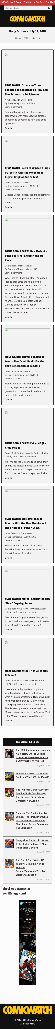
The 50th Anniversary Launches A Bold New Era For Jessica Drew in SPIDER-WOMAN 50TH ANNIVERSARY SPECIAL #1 (33, 756)
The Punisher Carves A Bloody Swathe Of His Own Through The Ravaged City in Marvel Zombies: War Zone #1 (32, 795)
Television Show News (21, 100)
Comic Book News (13, 182)
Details (8, 128)
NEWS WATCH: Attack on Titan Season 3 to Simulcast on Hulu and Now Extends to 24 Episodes (26, 90)
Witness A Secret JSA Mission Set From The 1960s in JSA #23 (32, 775)
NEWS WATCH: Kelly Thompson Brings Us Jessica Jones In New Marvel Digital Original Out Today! (27, 172)
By (12, 103)
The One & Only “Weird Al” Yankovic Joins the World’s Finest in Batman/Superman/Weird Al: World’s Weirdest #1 (31, 867)
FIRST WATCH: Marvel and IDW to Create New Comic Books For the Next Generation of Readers (24, 361)
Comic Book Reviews (15, 265)
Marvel (29, 265)
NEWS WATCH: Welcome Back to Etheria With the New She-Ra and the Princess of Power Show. (25, 523)
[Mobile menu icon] (50, 19)
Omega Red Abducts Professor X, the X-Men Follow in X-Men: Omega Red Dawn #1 (33, 844)
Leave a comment (13, 107)
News (7, 100)
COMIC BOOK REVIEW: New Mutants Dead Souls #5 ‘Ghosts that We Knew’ (26, 256)
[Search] (49, 7)
